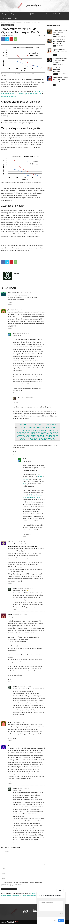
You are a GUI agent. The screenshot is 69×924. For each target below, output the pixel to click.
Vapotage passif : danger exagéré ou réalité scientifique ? (60, 32)
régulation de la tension (33, 94)
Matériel (57, 14)
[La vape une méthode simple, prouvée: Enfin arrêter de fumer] (49, 41)
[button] (65, 14)
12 (44, 35)
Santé (52, 14)
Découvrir (55, 73)
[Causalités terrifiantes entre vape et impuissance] (49, 69)
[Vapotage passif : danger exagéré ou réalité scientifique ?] (49, 32)
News (39, 14)
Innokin (25, 484)
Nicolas (5, 35)
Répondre (10, 304)
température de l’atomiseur (16, 94)
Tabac (9, 18)
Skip (55, 920)
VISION (40, 477)
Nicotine (4, 18)
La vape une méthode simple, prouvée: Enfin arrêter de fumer (59, 41)
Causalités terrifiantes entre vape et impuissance (59, 69)
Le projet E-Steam (31, 14)
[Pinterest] (11, 39)
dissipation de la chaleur (9, 96)
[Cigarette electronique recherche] (34, 6)
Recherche (7, 25)
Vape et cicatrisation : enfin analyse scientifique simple (60, 51)
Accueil (3, 22)
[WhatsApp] (15, 39)
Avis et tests (46, 14)
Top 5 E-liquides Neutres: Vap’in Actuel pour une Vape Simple (60, 60)
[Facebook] (3, 39)
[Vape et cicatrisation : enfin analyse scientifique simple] (49, 50)
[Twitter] (7, 39)
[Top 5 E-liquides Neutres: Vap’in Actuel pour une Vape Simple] (49, 60)
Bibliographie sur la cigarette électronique (13, 14)
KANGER (25, 479)
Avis (8, 22)
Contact (15, 18)
